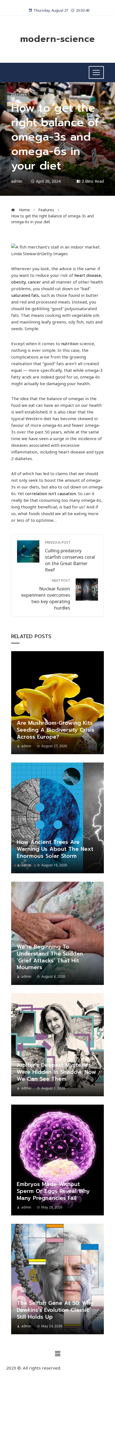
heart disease (87, 275)
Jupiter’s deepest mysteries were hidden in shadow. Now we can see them (56, 1072)
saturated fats (25, 295)
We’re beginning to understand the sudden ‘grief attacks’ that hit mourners (50, 957)
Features (19, 95)
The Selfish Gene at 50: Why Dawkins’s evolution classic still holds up (55, 1310)
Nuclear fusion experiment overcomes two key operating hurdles (45, 594)
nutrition (69, 343)
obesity (18, 282)
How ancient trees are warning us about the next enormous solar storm (55, 849)
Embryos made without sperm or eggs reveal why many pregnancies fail (53, 1191)
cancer (34, 282)
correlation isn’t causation (50, 493)
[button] (57, 1353)
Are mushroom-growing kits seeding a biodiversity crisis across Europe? (55, 730)
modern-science (57, 39)
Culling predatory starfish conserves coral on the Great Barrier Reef (70, 556)
